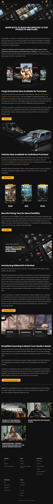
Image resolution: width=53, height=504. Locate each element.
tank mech (24, 162)
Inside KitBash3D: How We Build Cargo (39, 421)
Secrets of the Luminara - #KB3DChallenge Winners (11, 421)
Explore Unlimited (8, 310)
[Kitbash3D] (21, 2)
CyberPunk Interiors (6, 96)
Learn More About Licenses (11, 380)
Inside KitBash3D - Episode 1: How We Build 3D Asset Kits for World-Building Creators (13, 445)
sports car (15, 162)
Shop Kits (6, 119)
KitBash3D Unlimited (13, 268)
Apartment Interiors (43, 94)
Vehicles (17, 96)
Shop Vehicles (7, 177)
